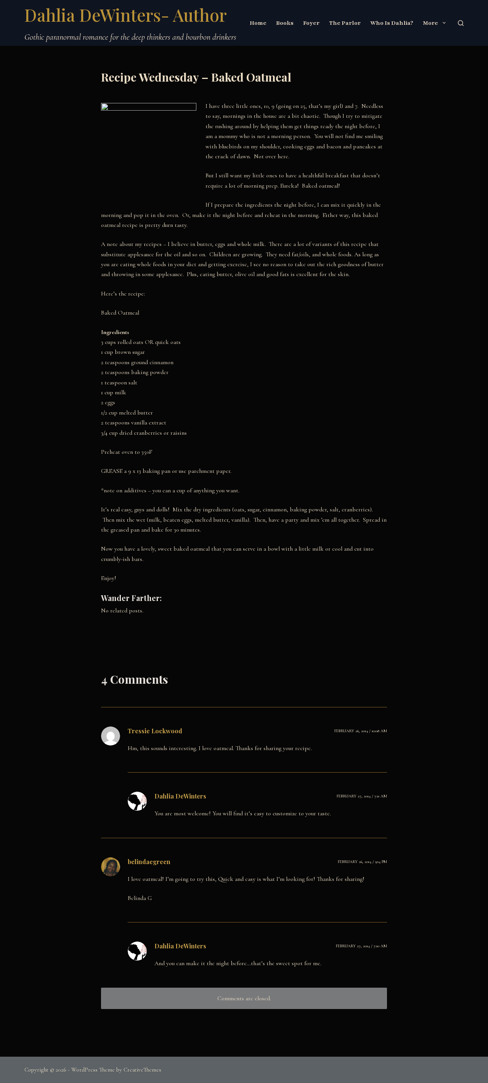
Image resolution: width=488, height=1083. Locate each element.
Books (285, 23)
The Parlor (345, 23)
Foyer (311, 23)
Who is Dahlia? (391, 23)
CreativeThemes (142, 1069)
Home (258, 23)
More (430, 23)
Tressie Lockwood (155, 731)
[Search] (461, 23)
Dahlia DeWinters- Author (125, 14)
